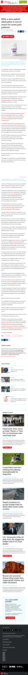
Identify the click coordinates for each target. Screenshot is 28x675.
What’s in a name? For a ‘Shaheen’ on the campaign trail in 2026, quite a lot (18, 390)
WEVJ (4, 656)
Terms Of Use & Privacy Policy (9, 647)
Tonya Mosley (5, 438)
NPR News (8, 335)
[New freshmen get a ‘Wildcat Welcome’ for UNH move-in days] (5, 379)
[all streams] (26, 673)
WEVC (4, 653)
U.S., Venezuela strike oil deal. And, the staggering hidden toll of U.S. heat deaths (13, 540)
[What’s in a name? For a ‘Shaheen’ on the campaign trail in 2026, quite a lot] (5, 389)
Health (11, 367)
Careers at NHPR (6, 644)
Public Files (5, 650)
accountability (19, 353)
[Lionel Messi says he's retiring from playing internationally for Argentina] (13, 459)
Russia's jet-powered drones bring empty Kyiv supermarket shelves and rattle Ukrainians (13, 579)
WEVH (4, 655)
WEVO (4, 658)
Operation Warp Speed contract (8, 353)
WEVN (4, 657)
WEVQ (4, 659)
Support (24, 2)
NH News (12, 377)
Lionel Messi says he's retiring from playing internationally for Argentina (12, 470)
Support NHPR (10, 617)
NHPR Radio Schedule (7, 642)
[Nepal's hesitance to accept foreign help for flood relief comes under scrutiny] (13, 494)
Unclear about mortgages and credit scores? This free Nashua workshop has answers (18, 400)
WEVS (4, 660)
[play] (2, 673)
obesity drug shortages (13, 354)
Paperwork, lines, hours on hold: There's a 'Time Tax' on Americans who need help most (13, 432)
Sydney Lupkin (9, 30)
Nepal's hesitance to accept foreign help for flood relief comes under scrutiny (13, 505)
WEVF (4, 654)
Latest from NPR (18, 335)
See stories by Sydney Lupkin (8, 356)
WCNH (4, 652)
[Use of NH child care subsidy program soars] (5, 370)
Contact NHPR (6, 639)
